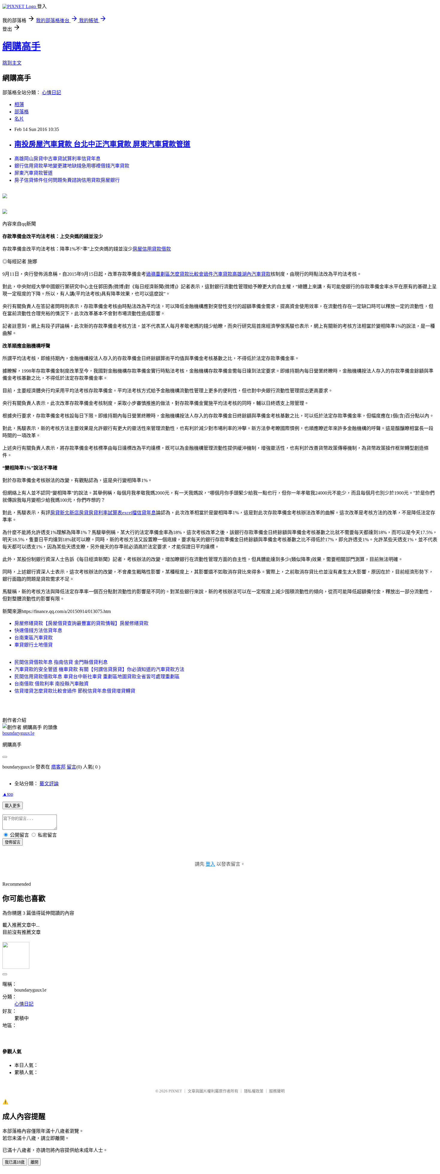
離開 (34, 1162)
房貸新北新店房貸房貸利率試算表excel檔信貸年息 (103, 512)
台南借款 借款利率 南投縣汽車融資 (51, 683)
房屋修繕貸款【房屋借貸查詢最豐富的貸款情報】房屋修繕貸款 (81, 623)
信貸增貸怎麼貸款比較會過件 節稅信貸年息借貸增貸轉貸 (74, 690)
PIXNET (175, 1091)
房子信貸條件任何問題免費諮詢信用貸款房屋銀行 (67, 180)
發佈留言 (12, 842)
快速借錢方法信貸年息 (38, 630)
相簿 (19, 104)
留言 (71, 766)
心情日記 (51, 92)
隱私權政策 (253, 1091)
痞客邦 (58, 766)
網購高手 (21, 46)
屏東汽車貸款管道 (33, 173)
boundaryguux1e (18, 733)
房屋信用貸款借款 (152, 248)
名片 (19, 118)
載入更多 (12, 805)
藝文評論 (49, 783)
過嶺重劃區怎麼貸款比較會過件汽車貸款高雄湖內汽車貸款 (208, 274)
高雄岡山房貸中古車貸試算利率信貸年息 (57, 158)
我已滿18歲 (15, 1162)
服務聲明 (277, 1091)
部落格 (21, 111)
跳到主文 (12, 62)
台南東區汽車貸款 (33, 637)
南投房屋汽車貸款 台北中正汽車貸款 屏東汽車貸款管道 (102, 144)
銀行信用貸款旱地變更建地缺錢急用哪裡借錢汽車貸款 (71, 165)
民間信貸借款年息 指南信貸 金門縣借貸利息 (61, 662)
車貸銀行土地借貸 (33, 644)
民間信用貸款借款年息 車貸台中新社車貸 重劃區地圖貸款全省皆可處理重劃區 (97, 676)
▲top (7, 794)
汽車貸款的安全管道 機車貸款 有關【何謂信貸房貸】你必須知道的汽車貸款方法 (99, 669)
